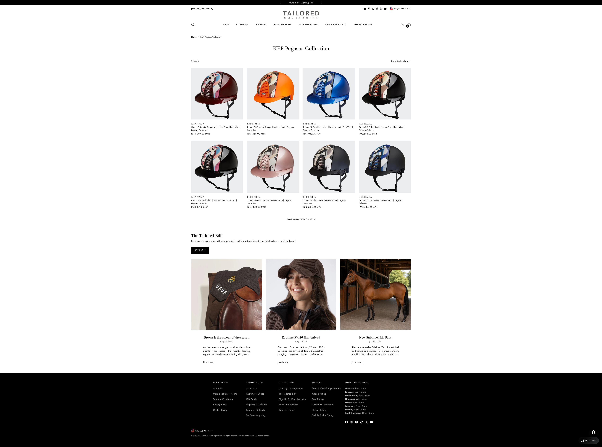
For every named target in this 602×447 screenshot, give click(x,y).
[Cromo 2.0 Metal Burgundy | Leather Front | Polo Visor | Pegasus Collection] (217, 93)
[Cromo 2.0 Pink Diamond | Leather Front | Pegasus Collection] (273, 167)
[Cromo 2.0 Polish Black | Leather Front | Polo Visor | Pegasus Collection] (385, 93)
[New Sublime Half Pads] (375, 294)
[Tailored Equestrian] (301, 15)
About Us (218, 388)
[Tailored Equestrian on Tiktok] (377, 8)
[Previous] (280, 2)
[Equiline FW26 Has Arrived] (301, 294)
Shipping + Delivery (256, 404)
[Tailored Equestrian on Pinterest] (373, 8)
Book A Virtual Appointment (326, 388)
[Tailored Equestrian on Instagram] (368, 8)
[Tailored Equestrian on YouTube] (385, 8)
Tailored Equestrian (214, 435)
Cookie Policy (220, 410)
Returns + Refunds (255, 410)
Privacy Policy (220, 404)
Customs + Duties (255, 393)
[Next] (321, 2)
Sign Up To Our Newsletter (293, 399)
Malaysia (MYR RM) (401, 9)
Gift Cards (251, 399)
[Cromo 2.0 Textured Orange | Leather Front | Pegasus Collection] (273, 93)
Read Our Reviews (288, 404)
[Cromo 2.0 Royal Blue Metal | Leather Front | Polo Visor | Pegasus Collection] (329, 93)
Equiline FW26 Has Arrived (301, 337)
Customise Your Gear (322, 404)
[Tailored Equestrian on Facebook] (364, 8)
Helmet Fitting (319, 410)
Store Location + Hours (225, 393)
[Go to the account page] (402, 24)
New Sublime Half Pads (375, 337)
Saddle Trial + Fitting (322, 415)
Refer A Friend (286, 410)
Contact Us (251, 388)
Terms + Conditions (223, 399)
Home (194, 36)
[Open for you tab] (593, 432)
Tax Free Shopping (255, 415)
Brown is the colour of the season (226, 337)
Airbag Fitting (319, 393)
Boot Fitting (318, 399)
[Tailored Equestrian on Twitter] (381, 8)
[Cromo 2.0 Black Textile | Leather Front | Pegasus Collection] (329, 167)
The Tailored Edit (287, 393)
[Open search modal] (193, 24)
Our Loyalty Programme (291, 388)
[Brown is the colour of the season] (226, 294)
